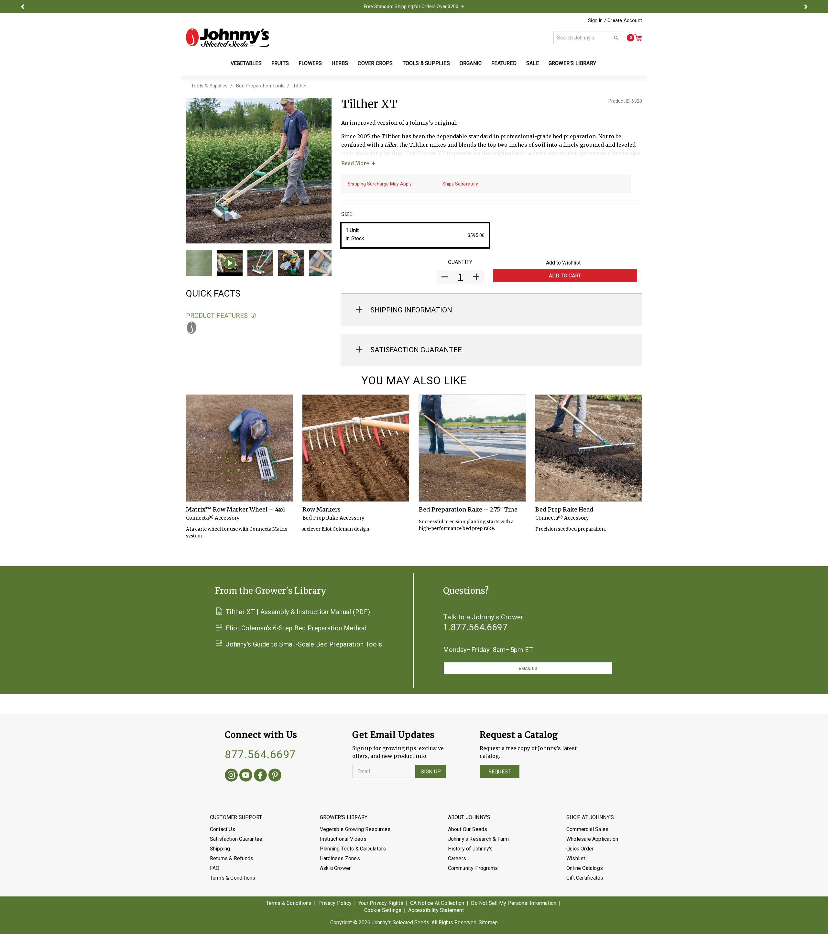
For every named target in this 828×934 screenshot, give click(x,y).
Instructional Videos (343, 839)
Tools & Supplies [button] (426, 63)
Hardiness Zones (340, 858)
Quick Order (580, 849)
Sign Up (431, 772)
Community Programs (473, 868)
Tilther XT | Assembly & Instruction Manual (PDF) (298, 612)
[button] (22, 6)
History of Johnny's (470, 849)
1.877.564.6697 (475, 627)
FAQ (215, 868)
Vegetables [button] (246, 63)
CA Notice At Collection (437, 903)
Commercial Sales (587, 829)
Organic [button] (471, 63)
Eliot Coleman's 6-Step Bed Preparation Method (296, 628)
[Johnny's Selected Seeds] (227, 37)
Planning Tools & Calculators (353, 849)
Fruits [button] (280, 63)
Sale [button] (532, 63)
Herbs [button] (340, 63)
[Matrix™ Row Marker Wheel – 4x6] (239, 448)
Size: (347, 214)
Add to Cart (565, 276)
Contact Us (222, 829)
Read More (355, 163)
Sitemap (488, 922)
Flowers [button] (310, 63)
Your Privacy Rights (380, 903)
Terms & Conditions (233, 878)
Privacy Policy (335, 903)
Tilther (300, 86)
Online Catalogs (584, 868)
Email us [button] (528, 668)
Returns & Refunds (231, 858)
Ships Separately (460, 183)
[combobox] (587, 37)
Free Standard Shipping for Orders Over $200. (412, 6)
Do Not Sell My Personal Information (513, 903)
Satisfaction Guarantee (236, 839)
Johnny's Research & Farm (478, 839)
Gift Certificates (584, 878)
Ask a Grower (335, 868)
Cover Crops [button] (375, 63)
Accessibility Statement (436, 910)
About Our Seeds (467, 829)
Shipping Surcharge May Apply (380, 183)
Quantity (460, 262)
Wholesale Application (592, 839)
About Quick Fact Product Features (253, 315)
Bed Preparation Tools (260, 86)
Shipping (220, 849)
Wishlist (575, 858)
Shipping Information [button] (411, 310)
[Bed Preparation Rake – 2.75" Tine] (472, 448)
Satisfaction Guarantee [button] (416, 350)
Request (499, 772)
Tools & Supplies (209, 86)
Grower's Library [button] (573, 63)
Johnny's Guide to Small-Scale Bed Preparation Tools (304, 644)
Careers (457, 858)
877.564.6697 (260, 754)
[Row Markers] (355, 448)
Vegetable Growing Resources (355, 829)
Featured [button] (504, 63)
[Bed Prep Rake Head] (588, 448)
